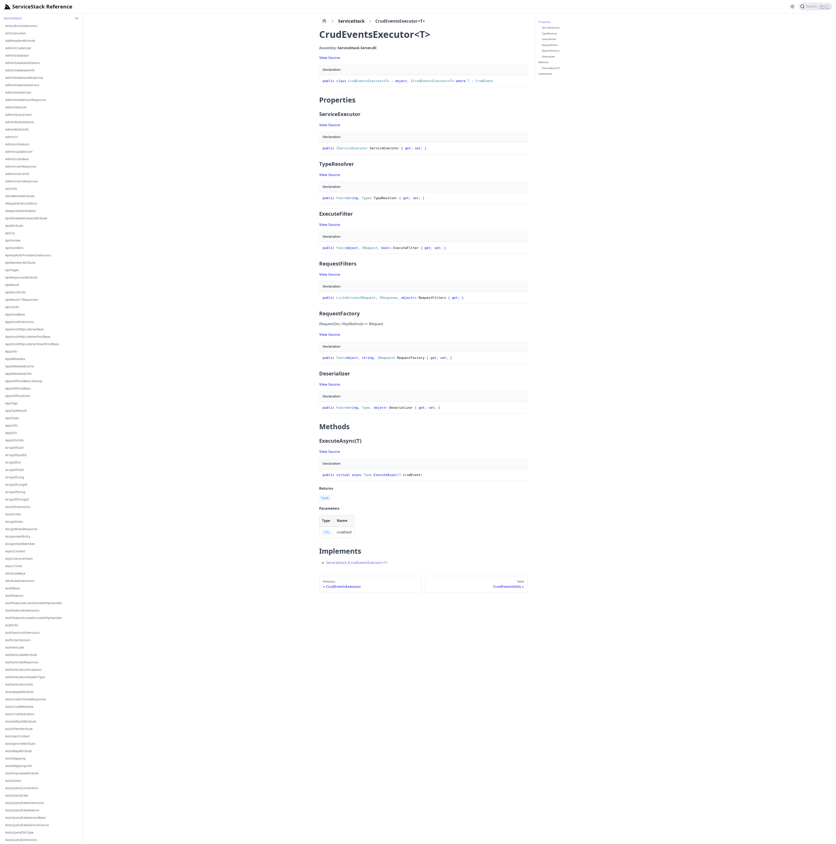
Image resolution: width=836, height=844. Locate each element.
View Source (329, 57)
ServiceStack (12, 18)
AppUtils (11, 425)
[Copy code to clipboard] (522, 80)
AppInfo (11, 351)
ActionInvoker (15, 33)
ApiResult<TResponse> (22, 300)
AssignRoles (14, 522)
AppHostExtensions (19, 322)
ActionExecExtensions (21, 26)
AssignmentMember (20, 544)
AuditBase (12, 588)
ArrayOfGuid (14, 448)
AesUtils (11, 189)
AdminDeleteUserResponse (25, 100)
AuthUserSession (17, 640)
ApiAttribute (14, 226)
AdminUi (11, 137)
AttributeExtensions (19, 581)
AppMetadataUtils (18, 374)
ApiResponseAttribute (21, 277)
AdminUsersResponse (21, 181)
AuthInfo (11, 625)
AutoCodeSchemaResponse (25, 699)
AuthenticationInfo (19, 684)
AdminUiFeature (17, 144)
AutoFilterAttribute (19, 729)
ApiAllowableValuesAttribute (26, 218)
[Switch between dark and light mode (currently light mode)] (792, 6)
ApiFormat (12, 240)
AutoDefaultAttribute (20, 721)
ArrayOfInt (13, 462)
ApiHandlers (14, 248)
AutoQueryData (16, 795)
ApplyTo (11, 433)
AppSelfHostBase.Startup (23, 381)
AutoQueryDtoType (19, 832)
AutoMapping (15, 758)
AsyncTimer (13, 566)
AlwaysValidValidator (20, 211)
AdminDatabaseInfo (20, 70)
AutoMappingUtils (18, 766)
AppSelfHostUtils (17, 396)
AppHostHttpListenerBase (24, 329)
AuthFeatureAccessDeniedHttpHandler (33, 603)
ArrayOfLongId (16, 485)
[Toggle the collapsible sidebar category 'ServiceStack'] (77, 18)
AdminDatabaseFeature (22, 63)
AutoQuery (13, 780)
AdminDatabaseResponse (24, 78)
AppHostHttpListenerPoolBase (27, 337)
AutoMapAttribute (18, 751)
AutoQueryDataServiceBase (25, 817)
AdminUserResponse (20, 166)
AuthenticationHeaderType (25, 677)
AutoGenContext (17, 736)
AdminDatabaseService (22, 85)
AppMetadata (15, 359)
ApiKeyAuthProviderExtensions (28, 255)
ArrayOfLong (14, 477)
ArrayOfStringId (17, 499)
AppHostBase (15, 314)
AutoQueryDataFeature (22, 810)
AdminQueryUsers (18, 115)
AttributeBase (15, 573)
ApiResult (12, 285)
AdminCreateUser (18, 48)
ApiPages (12, 270)
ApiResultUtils (15, 292)
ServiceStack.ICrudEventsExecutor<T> (357, 562)
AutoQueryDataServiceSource (27, 825)
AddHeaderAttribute (20, 41)
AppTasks (12, 418)
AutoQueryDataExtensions (24, 803)
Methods (543, 62)
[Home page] (324, 21)
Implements (545, 73)
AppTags (11, 403)
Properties (544, 22)
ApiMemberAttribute (20, 263)
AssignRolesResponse (21, 529)
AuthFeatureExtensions (22, 610)
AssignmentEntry (17, 536)
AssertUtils (13, 514)
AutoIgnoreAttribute (20, 743)
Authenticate (14, 647)
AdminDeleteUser (18, 92)
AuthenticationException (23, 669)
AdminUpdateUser (19, 152)
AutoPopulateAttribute (22, 773)
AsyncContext (15, 551)
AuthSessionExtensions (22, 632)
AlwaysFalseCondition (21, 203)
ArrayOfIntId (14, 470)
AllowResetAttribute (19, 196)
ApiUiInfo (12, 307)
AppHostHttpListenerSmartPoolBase (32, 344)
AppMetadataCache (19, 366)
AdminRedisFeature (19, 122)
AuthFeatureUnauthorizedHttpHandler (33, 618)
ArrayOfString (15, 492)
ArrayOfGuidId (16, 455)
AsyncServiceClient (19, 559)
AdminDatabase (17, 55)
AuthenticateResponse (21, 662)
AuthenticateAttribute (21, 655)
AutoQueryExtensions (21, 840)
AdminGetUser (16, 107)
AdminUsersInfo (17, 174)
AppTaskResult (16, 411)
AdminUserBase (17, 159)
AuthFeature (14, 595)
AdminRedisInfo (17, 129)
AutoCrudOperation (19, 714)
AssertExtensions (17, 507)
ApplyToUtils (14, 440)
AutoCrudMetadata (19, 706)
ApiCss (10, 233)
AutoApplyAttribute (19, 692)
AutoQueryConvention (21, 788)
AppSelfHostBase (17, 388)
